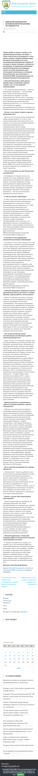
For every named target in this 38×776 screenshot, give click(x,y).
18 (10, 659)
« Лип (18, 668)
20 (19, 659)
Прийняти (20, 774)
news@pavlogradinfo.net (10, 766)
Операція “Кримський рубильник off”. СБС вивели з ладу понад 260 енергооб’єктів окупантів (19, 696)
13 (19, 656)
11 (10, 656)
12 (14, 656)
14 (23, 656)
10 (5, 656)
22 (28, 659)
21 (23, 659)
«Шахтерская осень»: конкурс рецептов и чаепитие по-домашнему (29, 580)
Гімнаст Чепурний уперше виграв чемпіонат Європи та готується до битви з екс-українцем (19, 704)
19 (14, 659)
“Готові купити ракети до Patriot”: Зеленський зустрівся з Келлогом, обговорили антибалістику (16, 712)
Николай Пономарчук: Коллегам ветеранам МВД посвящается (18, 569)
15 (28, 656)
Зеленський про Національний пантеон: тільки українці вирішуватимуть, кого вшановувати (18, 731)
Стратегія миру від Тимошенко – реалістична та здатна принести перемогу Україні (9, 581)
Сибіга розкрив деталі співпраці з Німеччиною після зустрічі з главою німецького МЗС (16, 739)
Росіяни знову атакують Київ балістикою (18, 745)
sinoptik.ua (23, 612)
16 (32, 656)
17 (5, 659)
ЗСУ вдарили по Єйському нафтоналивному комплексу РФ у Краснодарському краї (15, 723)
